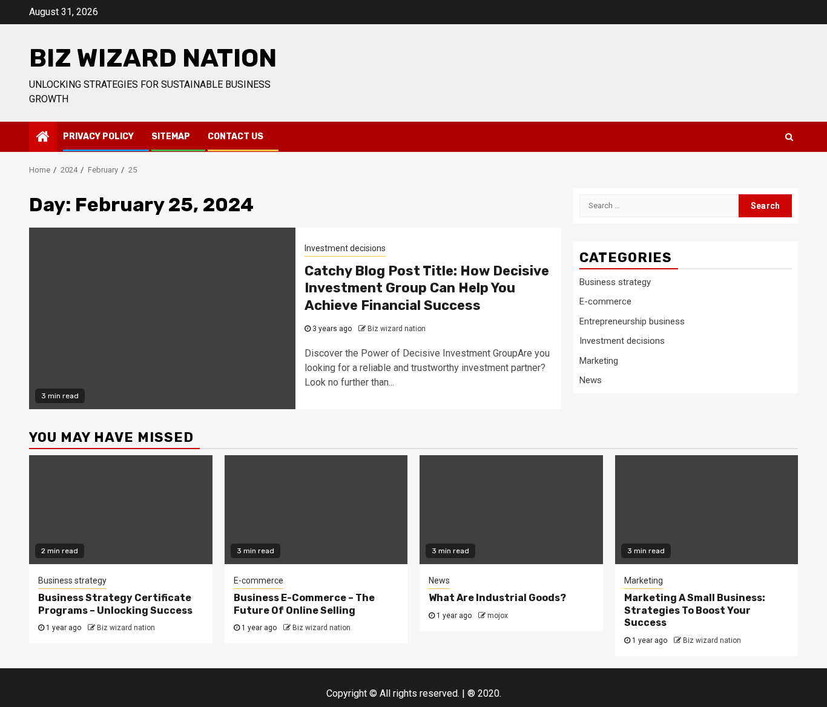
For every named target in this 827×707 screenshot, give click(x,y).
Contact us (235, 136)
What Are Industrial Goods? (497, 597)
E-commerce (605, 301)
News (590, 380)
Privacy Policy (98, 136)
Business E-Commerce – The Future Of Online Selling (304, 604)
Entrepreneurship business (632, 321)
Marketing (598, 360)
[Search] (789, 136)
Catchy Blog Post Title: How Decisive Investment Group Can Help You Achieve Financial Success (427, 288)
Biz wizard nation (153, 58)
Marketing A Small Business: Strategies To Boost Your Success (694, 610)
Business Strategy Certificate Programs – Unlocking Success (115, 604)
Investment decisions (345, 248)
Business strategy (615, 282)
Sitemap (170, 136)
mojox (497, 615)
